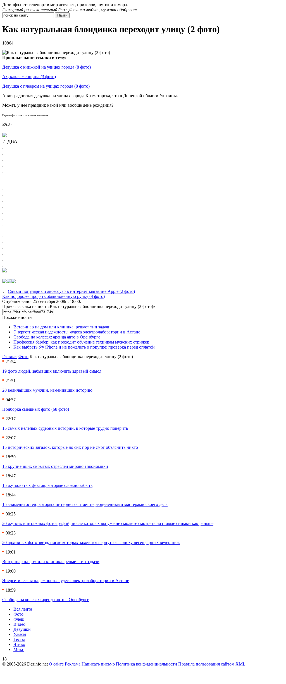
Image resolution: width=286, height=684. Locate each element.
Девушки (22, 629)
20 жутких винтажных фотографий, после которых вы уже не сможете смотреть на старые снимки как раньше (107, 523)
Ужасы (19, 634)
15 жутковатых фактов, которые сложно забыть (47, 485)
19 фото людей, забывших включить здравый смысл (51, 371)
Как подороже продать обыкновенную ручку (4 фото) (53, 296)
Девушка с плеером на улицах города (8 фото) (46, 86)
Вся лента (22, 609)
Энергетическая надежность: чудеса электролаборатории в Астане (76, 332)
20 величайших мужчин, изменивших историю (47, 390)
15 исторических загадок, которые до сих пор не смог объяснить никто (70, 447)
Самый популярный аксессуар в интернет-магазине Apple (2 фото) (71, 291)
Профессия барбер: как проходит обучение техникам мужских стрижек (81, 342)
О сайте (56, 664)
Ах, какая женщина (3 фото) (29, 76)
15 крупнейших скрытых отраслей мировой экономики (55, 466)
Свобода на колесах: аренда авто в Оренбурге (56, 337)
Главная (9, 356)
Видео (19, 624)
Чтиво (19, 644)
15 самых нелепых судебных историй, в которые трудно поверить (65, 428)
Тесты (19, 639)
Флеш (18, 619)
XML (240, 664)
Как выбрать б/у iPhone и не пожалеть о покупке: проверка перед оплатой (84, 347)
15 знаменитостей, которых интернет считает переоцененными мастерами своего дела (85, 504)
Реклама (72, 664)
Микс (18, 649)
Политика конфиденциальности (146, 664)
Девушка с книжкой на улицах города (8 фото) (46, 67)
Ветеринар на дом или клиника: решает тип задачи (62, 327)
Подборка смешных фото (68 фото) (35, 409)
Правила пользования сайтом (206, 664)
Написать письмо (98, 664)
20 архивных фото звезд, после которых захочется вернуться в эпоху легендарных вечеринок (91, 542)
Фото (23, 356)
